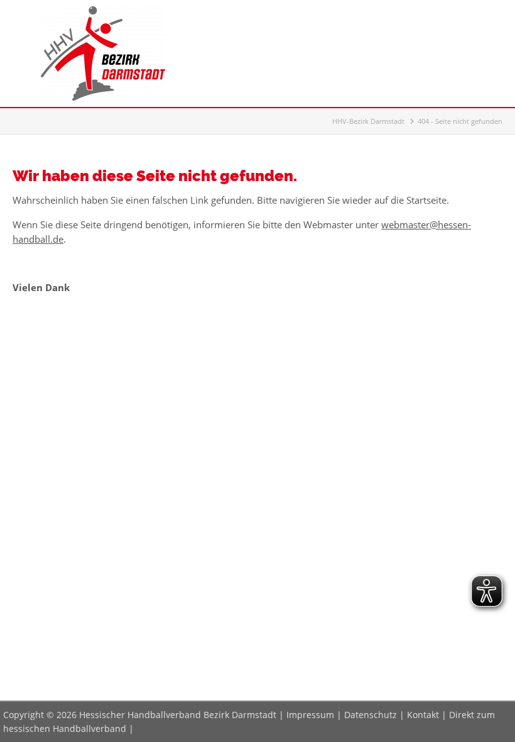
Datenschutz (370, 715)
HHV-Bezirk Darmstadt (368, 121)
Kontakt (423, 715)
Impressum (310, 715)
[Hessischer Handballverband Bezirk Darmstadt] (103, 97)
